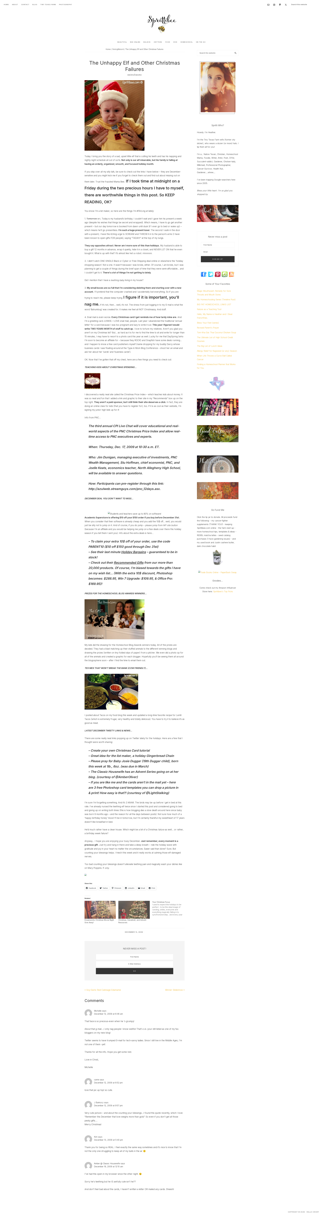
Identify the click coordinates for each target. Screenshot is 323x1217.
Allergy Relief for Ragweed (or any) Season (217, 351)
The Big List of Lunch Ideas (209, 346)
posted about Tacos (95, 715)
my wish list (101, 573)
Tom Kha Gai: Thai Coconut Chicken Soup (216, 332)
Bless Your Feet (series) (208, 322)
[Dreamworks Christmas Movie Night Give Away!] (100, 910)
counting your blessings (96, 852)
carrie (96, 1079)
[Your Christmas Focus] (169, 908)
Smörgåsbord (134, 75)
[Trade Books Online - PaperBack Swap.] (217, 572)
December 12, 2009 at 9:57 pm (108, 1105)
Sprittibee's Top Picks (223, 591)
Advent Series (145, 772)
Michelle (97, 1011)
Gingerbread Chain (160, 756)
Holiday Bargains (133, 552)
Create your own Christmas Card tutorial (120, 750)
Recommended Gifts (128, 562)
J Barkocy (98, 1102)
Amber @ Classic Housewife (107, 1163)
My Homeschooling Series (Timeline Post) (216, 299)
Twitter (135, 738)
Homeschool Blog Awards (128, 645)
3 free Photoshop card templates (117, 787)
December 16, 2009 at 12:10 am (108, 1166)
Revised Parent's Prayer (208, 327)
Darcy (170, 344)
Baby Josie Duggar (127, 761)
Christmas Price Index (135, 394)
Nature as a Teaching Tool (209, 309)
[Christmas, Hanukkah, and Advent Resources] (134, 910)
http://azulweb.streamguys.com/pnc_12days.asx (124, 489)
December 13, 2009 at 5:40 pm (108, 1140)
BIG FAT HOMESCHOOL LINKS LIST (214, 304)
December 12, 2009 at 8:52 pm (108, 1082)
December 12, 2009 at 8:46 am (108, 1014)
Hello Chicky (313, 1212)
